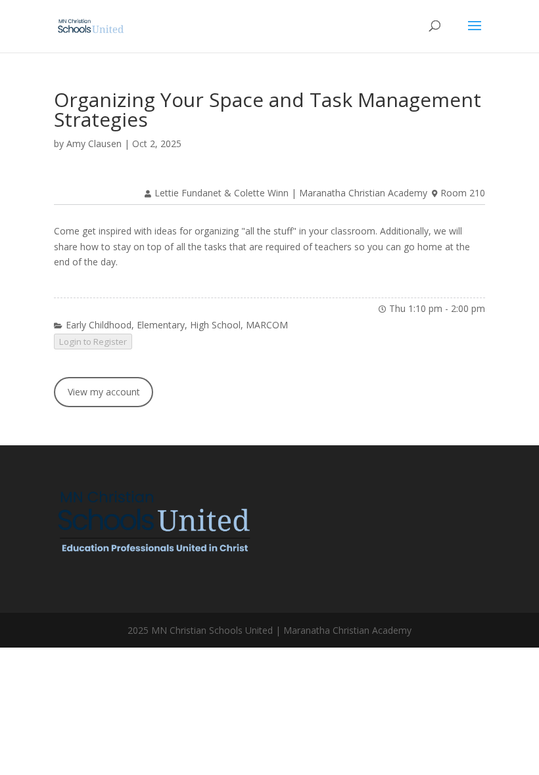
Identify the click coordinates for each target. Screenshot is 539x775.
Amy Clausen (94, 143)
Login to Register (93, 341)
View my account (104, 392)
